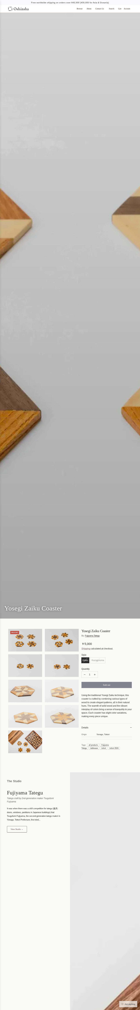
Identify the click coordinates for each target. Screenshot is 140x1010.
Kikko (85, 660)
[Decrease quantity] (85, 675)
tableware (94, 748)
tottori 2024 (114, 748)
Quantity (85, 669)
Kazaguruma (98, 660)
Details (84, 727)
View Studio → (17, 829)
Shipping (85, 648)
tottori (103, 748)
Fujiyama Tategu (92, 635)
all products (93, 745)
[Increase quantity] (95, 675)
